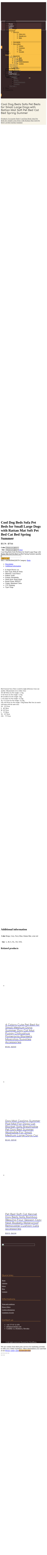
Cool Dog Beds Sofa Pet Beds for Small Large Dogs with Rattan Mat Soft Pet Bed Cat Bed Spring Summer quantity (21, 553)
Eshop (4, 1286)
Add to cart (5, 558)
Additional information (13, 566)
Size (3, 550)
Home (3, 1280)
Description (9, 564)
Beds (28, 560)
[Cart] (1, 95)
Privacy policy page (12, 1351)
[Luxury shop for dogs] (9, 14)
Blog (3, 1289)
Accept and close (25, 1351)
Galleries (4, 1283)
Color (3, 547)
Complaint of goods (8, 1312)
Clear (21, 550)
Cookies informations (8, 1310)
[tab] (23, 564)
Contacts (4, 1292)
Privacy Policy (6, 1307)
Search (8, 77)
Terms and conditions (8, 1304)
